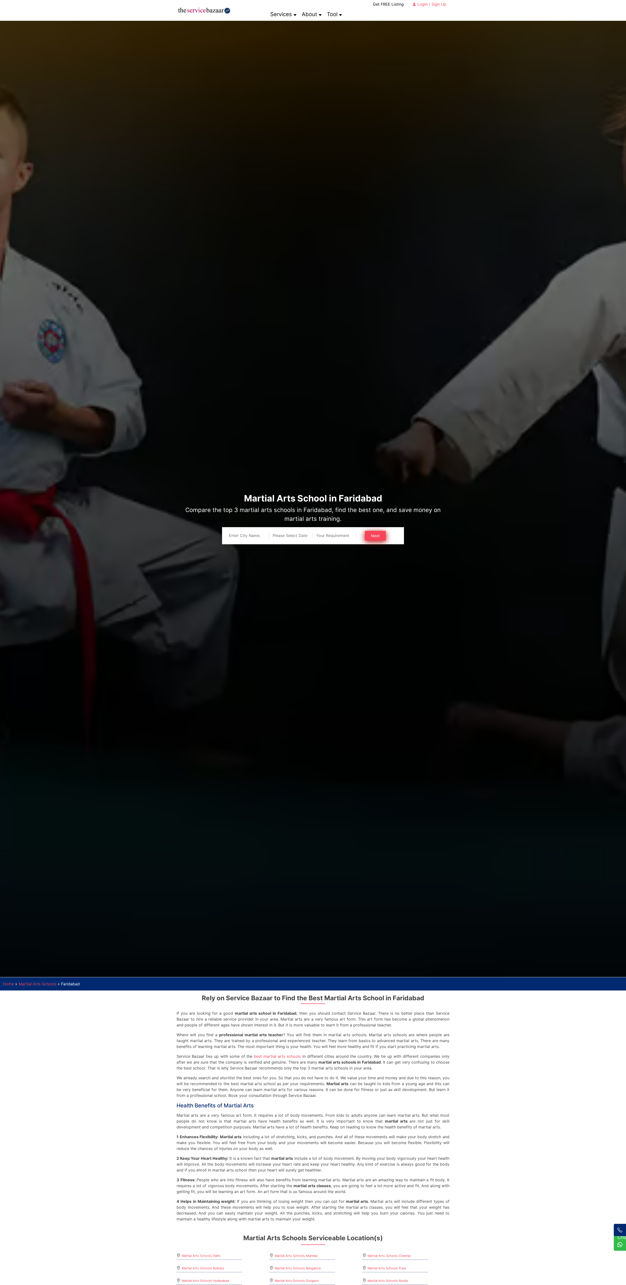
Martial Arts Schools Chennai (389, 1256)
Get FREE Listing (388, 4)
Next (375, 535)
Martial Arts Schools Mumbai (296, 1256)
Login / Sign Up (431, 4)
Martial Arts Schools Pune (387, 1268)
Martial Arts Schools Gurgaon (297, 1281)
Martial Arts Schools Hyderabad (205, 1281)
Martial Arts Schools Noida (388, 1281)
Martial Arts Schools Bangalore (298, 1268)
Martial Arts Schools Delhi (201, 1256)
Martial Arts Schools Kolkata (203, 1268)
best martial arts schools (277, 1056)
